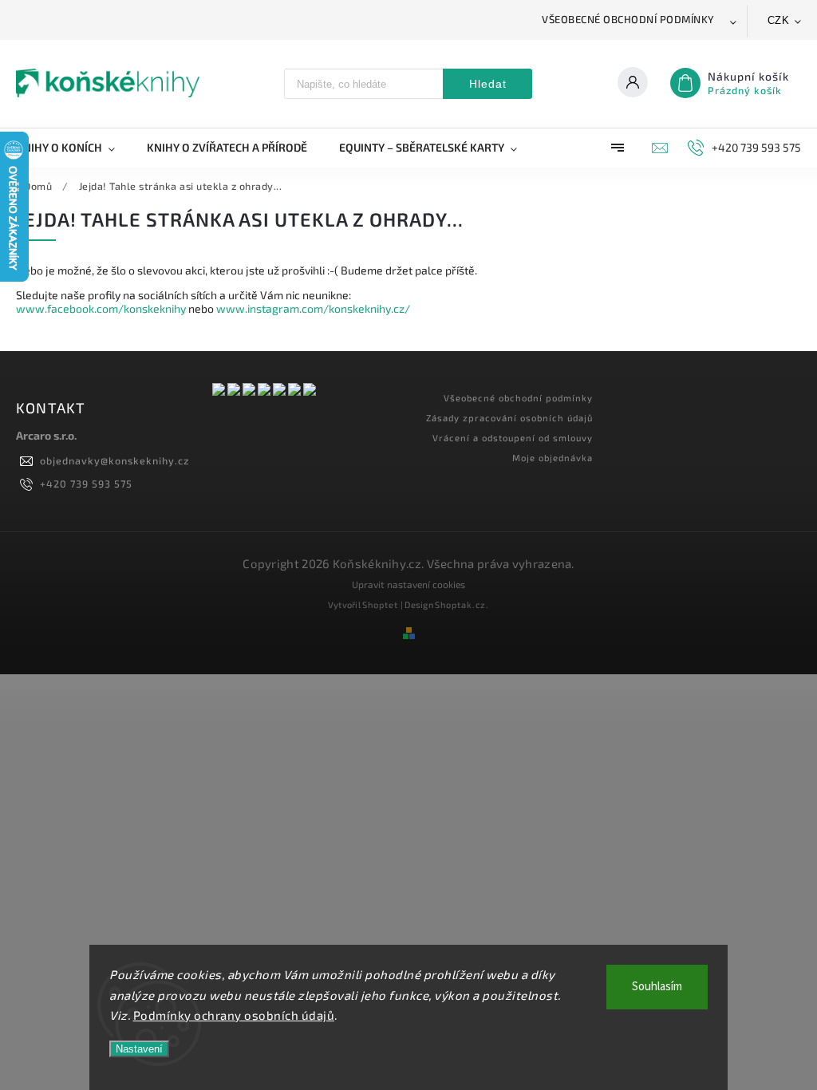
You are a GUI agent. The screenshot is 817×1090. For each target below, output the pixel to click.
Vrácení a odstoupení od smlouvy (512, 437)
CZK (779, 20)
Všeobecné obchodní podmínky (628, 19)
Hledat (488, 83)
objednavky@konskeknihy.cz (114, 460)
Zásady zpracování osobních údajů (509, 418)
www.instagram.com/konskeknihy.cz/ (313, 308)
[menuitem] (73, 148)
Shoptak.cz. (462, 604)
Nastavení (139, 1049)
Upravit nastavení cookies (408, 584)
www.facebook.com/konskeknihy (101, 308)
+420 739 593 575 (86, 483)
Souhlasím (657, 986)
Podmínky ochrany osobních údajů (234, 1015)
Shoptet (380, 604)
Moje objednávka (552, 457)
